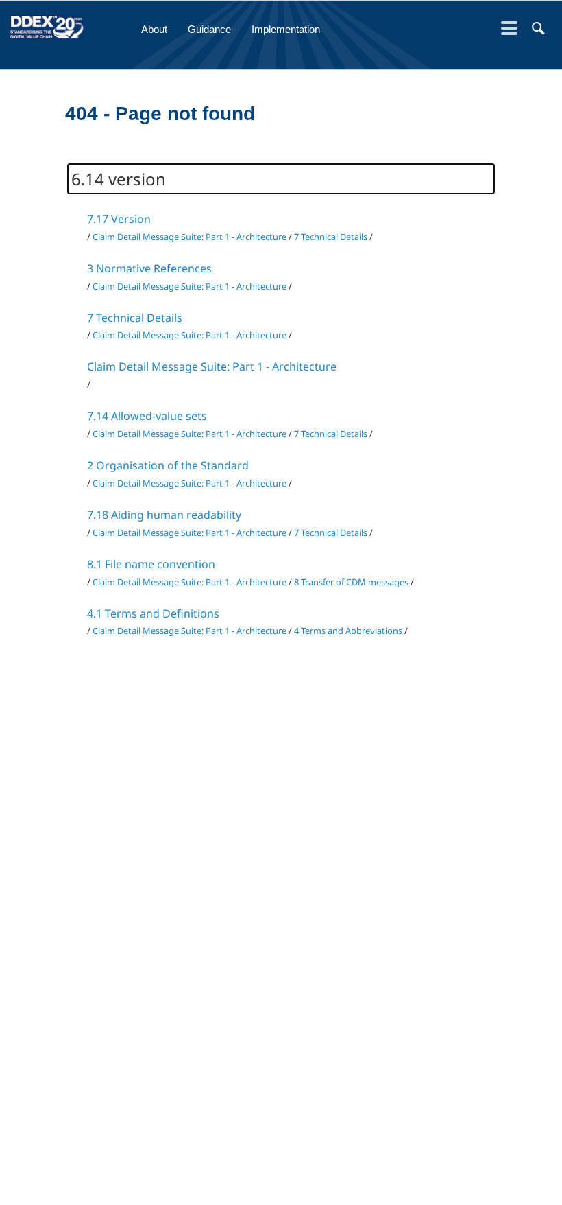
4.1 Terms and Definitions (153, 613)
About (154, 29)
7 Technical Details (330, 237)
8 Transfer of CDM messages (351, 582)
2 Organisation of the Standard (168, 465)
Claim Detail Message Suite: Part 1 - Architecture (189, 237)
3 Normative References (149, 268)
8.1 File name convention (151, 564)
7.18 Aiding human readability (164, 514)
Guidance (209, 29)
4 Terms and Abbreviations (348, 630)
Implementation (286, 29)
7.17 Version (119, 218)
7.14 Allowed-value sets (147, 415)
